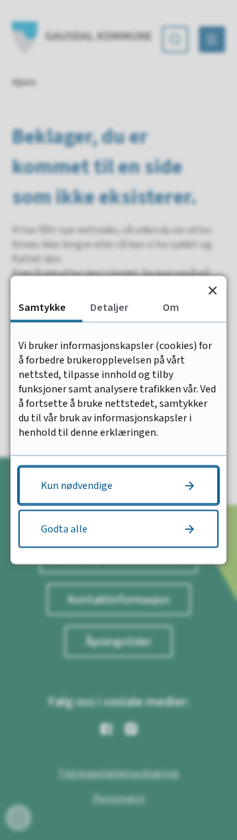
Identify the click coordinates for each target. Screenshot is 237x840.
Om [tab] (171, 307)
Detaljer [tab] (109, 307)
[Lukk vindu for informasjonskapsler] (212, 290)
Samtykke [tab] (42, 307)
